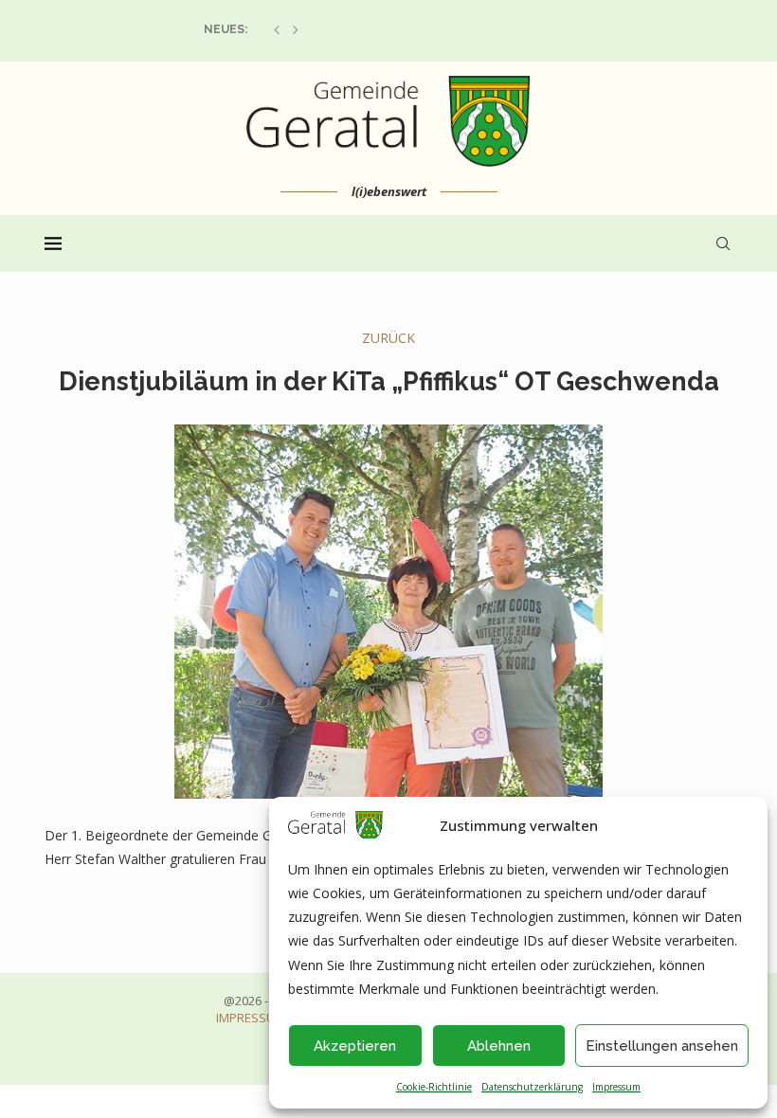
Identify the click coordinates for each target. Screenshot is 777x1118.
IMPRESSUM (250, 1017)
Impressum (616, 1086)
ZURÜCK (388, 338)
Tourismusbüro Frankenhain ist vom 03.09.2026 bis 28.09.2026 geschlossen (440, 29)
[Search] (723, 243)
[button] (276, 29)
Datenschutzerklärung (532, 1086)
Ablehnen (499, 1046)
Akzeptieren (355, 1046)
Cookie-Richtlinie (434, 1086)
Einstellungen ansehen (662, 1046)
